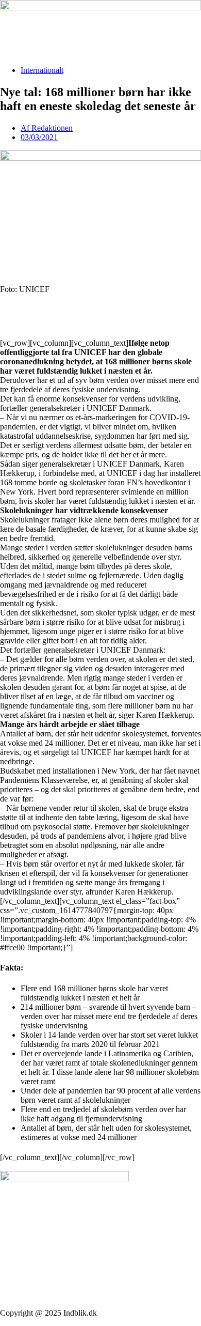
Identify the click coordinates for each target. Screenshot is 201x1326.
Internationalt (42, 70)
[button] (100, 307)
